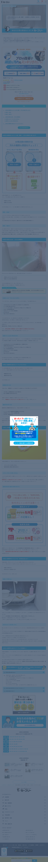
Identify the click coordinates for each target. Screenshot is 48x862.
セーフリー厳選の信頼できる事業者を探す (24, 443)
